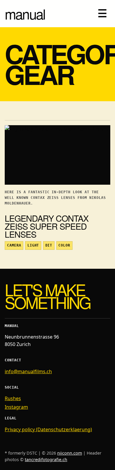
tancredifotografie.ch (46, 459)
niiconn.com (69, 453)
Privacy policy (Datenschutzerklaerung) (48, 429)
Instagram (16, 407)
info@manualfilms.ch (28, 371)
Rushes (13, 398)
